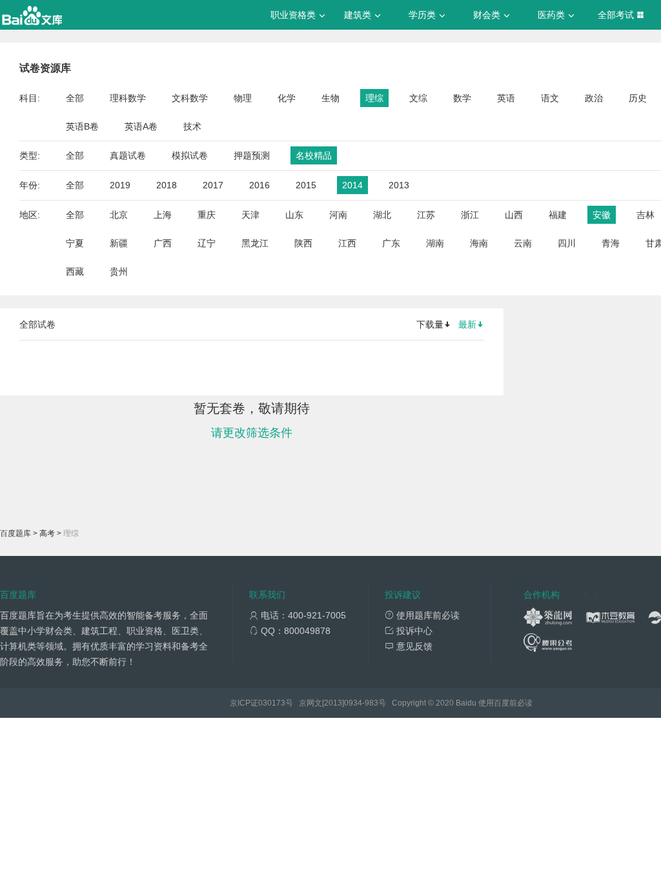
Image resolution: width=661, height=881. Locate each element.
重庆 (207, 215)
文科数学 (190, 98)
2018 (166, 185)
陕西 (303, 243)
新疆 (119, 243)
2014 (352, 185)
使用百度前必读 (505, 703)
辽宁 (207, 243)
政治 (594, 98)
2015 (306, 185)
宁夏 (75, 243)
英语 (506, 98)
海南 (479, 243)
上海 (163, 215)
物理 (243, 98)
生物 (330, 98)
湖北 (382, 215)
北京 (119, 215)
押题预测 (252, 155)
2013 (399, 185)
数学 (462, 98)
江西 (347, 243)
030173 (271, 703)
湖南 (435, 243)
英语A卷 (141, 126)
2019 (120, 185)
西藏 (75, 271)
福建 (558, 215)
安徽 (602, 215)
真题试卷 (128, 155)
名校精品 (314, 155)
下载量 (429, 324)
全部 (75, 98)
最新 (467, 324)
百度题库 (15, 533)
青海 (611, 243)
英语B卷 (82, 126)
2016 (259, 185)
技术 (192, 126)
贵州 (119, 271)
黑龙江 (255, 243)
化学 (287, 98)
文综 (418, 98)
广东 (391, 243)
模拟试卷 (190, 155)
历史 (638, 98)
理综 (374, 98)
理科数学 (128, 98)
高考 (47, 533)
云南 (523, 243)
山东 (294, 215)
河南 (338, 215)
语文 (550, 98)
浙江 (470, 215)
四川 (567, 243)
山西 (514, 215)
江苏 (426, 215)
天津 (250, 215)
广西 (163, 243)
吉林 (645, 215)
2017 (213, 185)
